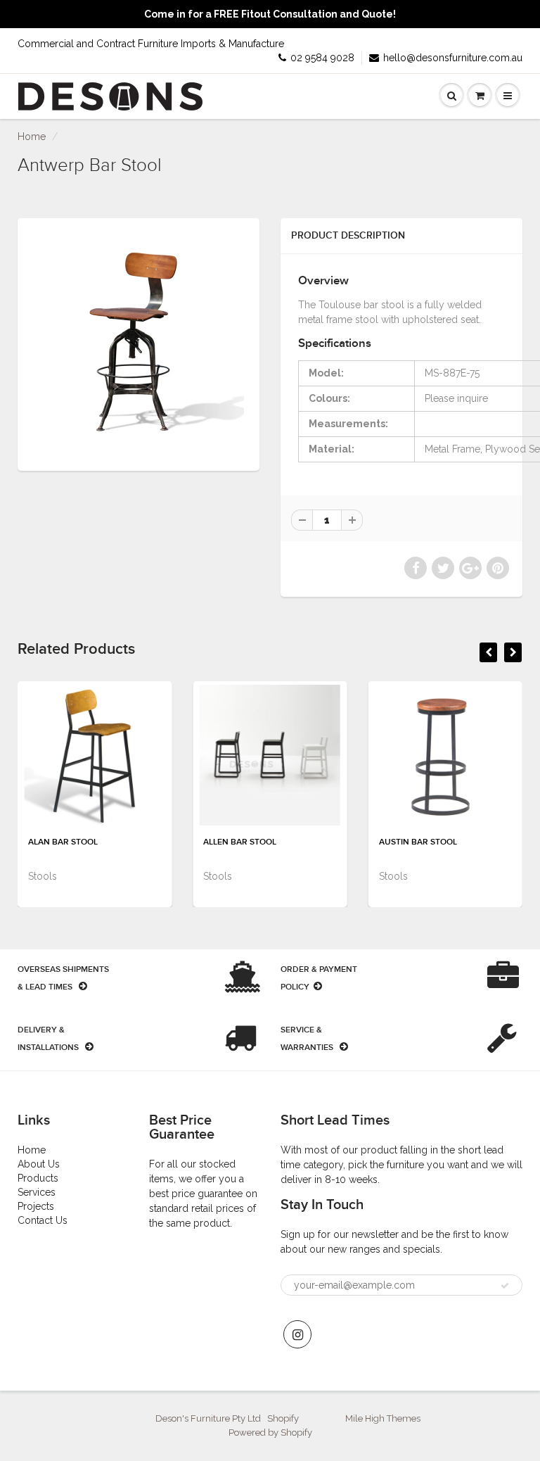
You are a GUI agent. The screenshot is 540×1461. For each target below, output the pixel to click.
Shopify (283, 1418)
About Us (39, 1164)
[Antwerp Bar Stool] (138, 342)
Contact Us (43, 1220)
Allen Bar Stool (239, 842)
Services (37, 1192)
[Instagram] (297, 1334)
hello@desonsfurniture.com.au (452, 57)
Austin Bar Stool (418, 842)
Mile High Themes (382, 1418)
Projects (36, 1206)
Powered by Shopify (270, 1432)
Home (32, 136)
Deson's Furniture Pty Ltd (208, 1418)
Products (38, 1178)
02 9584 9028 (322, 57)
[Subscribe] (505, 1286)
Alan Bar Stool (63, 842)
